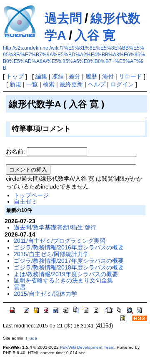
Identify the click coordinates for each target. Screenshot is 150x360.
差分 (74, 76)
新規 (15, 84)
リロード (130, 76)
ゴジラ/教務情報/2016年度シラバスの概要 (69, 247)
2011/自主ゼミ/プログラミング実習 (59, 240)
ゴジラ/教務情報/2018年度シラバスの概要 (69, 267)
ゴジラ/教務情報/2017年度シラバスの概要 (69, 260)
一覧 (32, 84)
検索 (49, 84)
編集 (41, 76)
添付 (108, 76)
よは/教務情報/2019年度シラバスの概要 (66, 274)
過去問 (63, 18)
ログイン (122, 84)
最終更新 (71, 84)
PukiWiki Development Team (87, 347)
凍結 (58, 76)
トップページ (31, 195)
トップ (15, 76)
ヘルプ (96, 84)
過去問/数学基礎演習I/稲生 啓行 (55, 227)
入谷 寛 (95, 35)
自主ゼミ (25, 201)
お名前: (16, 151)
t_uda (31, 338)
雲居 (19, 287)
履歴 (91, 76)
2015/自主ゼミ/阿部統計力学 (51, 254)
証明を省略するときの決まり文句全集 (63, 280)
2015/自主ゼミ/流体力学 (45, 293)
